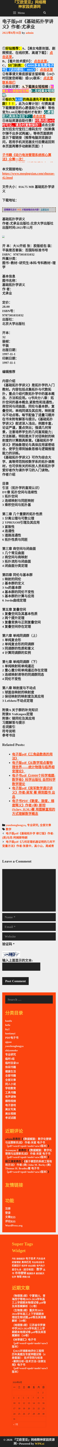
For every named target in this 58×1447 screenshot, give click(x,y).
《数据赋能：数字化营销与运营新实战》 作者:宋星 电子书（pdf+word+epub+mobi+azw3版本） (28, 1142)
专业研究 (32, 825)
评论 (10, 1221)
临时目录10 (12, 1063)
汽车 (14, 1259)
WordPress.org (13, 1225)
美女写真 (10, 1109)
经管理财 (16, 1262)
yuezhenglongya (16, 825)
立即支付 (45, 210)
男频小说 (26, 1277)
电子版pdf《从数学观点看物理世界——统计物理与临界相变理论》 (33, 767)
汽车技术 (40, 1258)
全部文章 (45, 825)
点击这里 (40, 61)
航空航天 (40, 1273)
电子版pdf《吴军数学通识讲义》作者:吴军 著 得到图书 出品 (33, 792)
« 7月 (15, 1424)
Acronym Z (11, 1150)
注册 (8, 1208)
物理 (19, 1276)
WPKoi (39, 1443)
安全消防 (32, 1266)
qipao (8, 1041)
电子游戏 (10, 1105)
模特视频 (10, 1101)
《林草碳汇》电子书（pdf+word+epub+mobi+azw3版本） (30, 1343)
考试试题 (10, 1117)
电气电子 (41, 1266)
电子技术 (31, 1258)
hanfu (8, 1020)
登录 (8, 1212)
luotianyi (10, 1033)
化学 (14, 1277)
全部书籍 (10, 1075)
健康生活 (10, 1071)
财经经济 (21, 1258)
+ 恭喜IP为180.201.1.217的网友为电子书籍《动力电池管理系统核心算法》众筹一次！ (28, 155)
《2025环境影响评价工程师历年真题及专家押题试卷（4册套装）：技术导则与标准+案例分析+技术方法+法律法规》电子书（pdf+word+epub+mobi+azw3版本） (30, 1361)
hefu (7, 1024)
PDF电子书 (11, 1037)
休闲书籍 (10, 1067)
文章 (10, 1217)
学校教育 (10, 1088)
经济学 (24, 1266)
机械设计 (16, 1265)
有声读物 (10, 1096)
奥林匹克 (26, 1262)
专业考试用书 (38, 1262)
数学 (8, 829)
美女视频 (10, 1113)
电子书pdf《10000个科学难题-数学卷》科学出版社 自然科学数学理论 (33, 780)
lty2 (7, 1029)
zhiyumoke (11, 1050)
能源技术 (31, 1273)
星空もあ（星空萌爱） (24, 1269)
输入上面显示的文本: (17, 960)
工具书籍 (10, 1092)
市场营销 (20, 1273)
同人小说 (10, 1084)
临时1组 (10, 1058)
